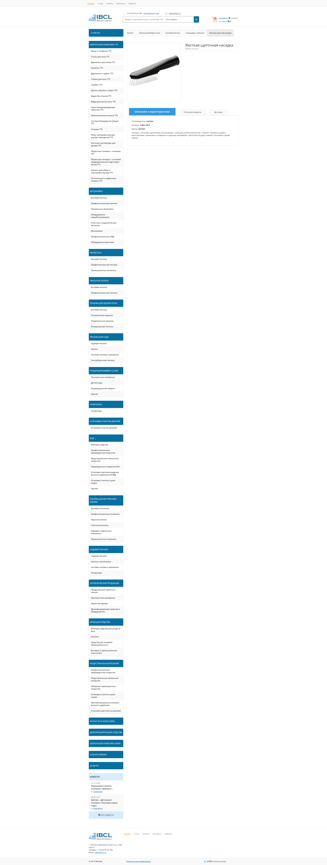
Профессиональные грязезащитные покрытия (103, 451)
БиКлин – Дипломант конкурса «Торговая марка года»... (104, 803)
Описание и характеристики (152, 111)
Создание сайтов (219, 861)
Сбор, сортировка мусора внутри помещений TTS (103, 136)
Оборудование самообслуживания (100, 215)
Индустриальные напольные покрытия (104, 459)
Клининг (95, 636)
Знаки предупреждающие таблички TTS (103, 108)
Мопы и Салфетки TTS (101, 51)
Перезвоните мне (151, 13)
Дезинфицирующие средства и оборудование (105, 610)
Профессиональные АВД (102, 236)
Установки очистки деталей (104, 427)
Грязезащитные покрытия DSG (105, 466)
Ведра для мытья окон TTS (103, 101)
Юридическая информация (138, 861)
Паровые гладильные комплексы (101, 532)
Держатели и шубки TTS (102, 73)
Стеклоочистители (99, 525)
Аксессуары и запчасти (195, 33)
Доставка (218, 112)
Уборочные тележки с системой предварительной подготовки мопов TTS (106, 162)
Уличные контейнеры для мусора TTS (103, 144)
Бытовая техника (173, 33)
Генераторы (96, 411)
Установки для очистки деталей (106, 710)
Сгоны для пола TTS (100, 56)
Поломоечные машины (102, 315)
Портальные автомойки (102, 209)
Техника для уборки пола (149, 33)
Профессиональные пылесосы (105, 514)
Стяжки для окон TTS (100, 79)
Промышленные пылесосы (103, 270)
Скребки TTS (96, 84)
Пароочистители (99, 519)
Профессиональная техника (104, 203)
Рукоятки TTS (97, 68)
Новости (132, 3)
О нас (100, 3)
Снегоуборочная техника (102, 360)
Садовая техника (99, 343)
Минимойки (97, 231)
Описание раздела (192, 112)
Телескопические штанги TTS (104, 115)
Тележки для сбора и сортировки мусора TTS (102, 171)
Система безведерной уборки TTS (105, 122)
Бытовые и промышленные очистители (104, 651)
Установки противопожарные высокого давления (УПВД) (105, 473)
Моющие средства (99, 444)
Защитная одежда (99, 603)
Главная (95, 33)
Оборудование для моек (102, 242)
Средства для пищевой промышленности (101, 643)
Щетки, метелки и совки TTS (104, 90)
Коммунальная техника (102, 326)
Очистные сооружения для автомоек (103, 224)
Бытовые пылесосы (100, 508)
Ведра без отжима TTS (101, 96)
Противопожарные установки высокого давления (105, 703)
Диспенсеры (96, 382)
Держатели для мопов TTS (103, 62)
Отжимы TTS (97, 129)
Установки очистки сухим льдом (103, 481)
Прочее (94, 394)
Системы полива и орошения (105, 354)
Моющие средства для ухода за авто (105, 629)
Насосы (94, 349)
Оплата (110, 3)
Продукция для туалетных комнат (103, 590)
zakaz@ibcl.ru (175, 13)
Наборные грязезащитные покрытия (103, 687)
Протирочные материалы (103, 377)
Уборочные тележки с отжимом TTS (106, 152)
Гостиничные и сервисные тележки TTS (103, 179)
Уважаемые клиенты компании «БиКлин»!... (102, 787)
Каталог (90, 3)
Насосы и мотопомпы (101, 561)
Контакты (121, 3)
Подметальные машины (102, 321)
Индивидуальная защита (103, 388)
